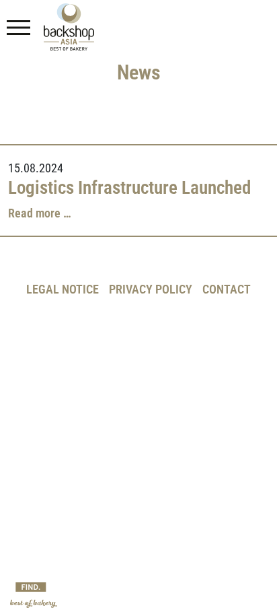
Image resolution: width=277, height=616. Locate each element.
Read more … (39, 213)
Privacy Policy (150, 289)
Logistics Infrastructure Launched (129, 187)
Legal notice (62, 289)
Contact (226, 289)
